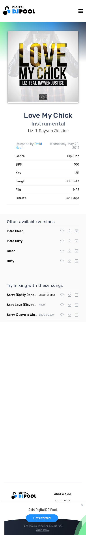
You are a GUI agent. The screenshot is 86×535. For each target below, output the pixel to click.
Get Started (42, 518)
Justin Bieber (47, 294)
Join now (42, 530)
